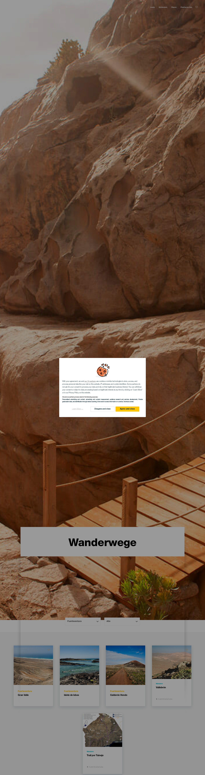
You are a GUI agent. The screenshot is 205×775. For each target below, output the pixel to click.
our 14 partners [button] (90, 381)
